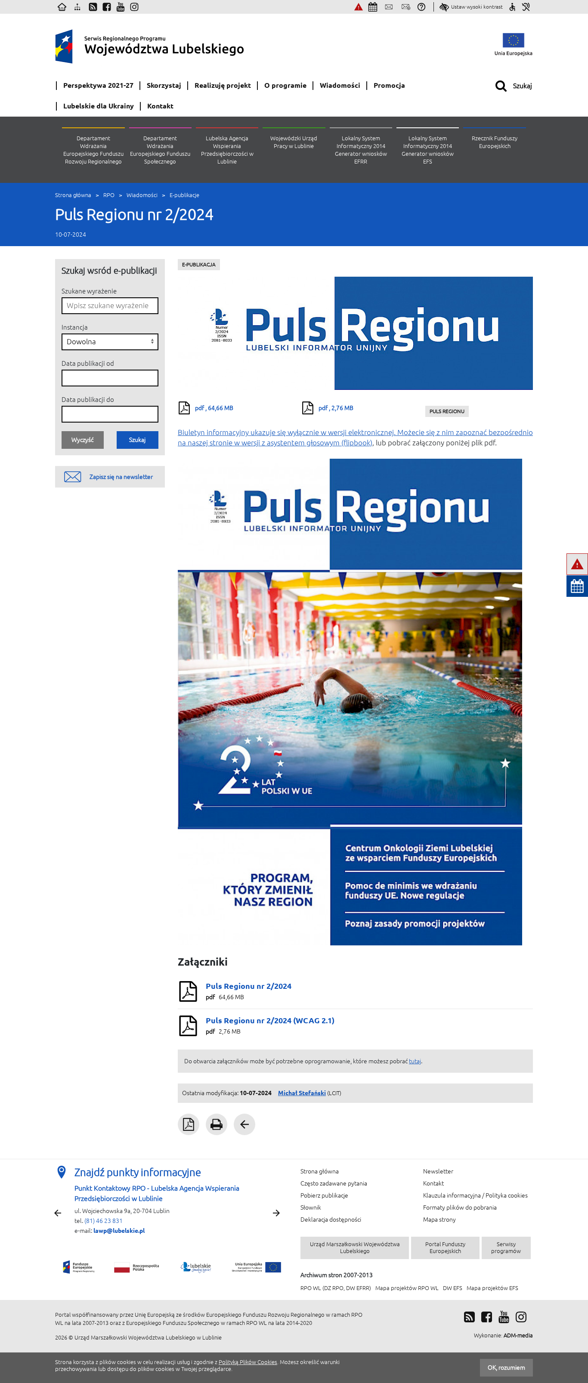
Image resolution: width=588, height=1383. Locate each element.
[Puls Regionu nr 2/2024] (355, 334)
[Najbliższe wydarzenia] (372, 7)
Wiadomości (142, 195)
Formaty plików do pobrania (460, 1207)
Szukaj (137, 439)
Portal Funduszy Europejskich (445, 1247)
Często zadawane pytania (333, 1183)
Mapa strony (439, 1219)
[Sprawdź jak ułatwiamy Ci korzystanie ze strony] (512, 7)
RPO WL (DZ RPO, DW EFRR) (335, 1288)
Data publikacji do (88, 399)
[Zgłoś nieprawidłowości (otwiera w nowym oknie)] (358, 7)
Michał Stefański (302, 1093)
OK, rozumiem (506, 1367)
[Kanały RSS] (93, 7)
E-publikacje (184, 195)
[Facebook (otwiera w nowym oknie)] (107, 7)
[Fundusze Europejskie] (79, 1267)
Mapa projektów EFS (492, 1288)
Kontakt (433, 1183)
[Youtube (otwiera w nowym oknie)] (120, 7)
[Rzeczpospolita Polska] (137, 1267)
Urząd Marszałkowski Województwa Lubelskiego (355, 1247)
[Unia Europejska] (255, 1267)
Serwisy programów (506, 1247)
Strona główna (73, 195)
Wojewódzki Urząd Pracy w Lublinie (293, 142)
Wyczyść (82, 439)
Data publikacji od (88, 363)
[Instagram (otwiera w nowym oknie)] (134, 7)
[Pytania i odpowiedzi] (421, 7)
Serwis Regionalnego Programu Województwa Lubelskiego (171, 44)
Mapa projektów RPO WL (407, 1288)
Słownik (310, 1207)
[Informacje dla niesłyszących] (526, 7)
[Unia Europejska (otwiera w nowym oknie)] (513, 44)
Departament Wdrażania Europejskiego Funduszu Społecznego (160, 150)
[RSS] (469, 1317)
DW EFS (452, 1288)
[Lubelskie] (196, 1267)
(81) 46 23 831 (103, 1220)
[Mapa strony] (77, 7)
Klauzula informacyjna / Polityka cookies (475, 1195)
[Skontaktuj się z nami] (389, 7)
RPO (109, 195)
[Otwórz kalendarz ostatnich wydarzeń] (577, 586)
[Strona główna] (62, 7)
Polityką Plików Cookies (248, 1362)
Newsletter (438, 1171)
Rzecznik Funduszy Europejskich (494, 142)
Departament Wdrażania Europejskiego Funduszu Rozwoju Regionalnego (93, 150)
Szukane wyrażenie (89, 291)
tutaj (415, 1061)
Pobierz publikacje (324, 1195)
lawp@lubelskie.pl (119, 1230)
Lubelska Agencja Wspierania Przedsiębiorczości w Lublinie (227, 150)
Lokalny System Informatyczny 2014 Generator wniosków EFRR (361, 150)
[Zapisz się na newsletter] (406, 7)
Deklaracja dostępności (330, 1219)
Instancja (75, 327)
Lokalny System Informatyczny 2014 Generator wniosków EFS (428, 150)
